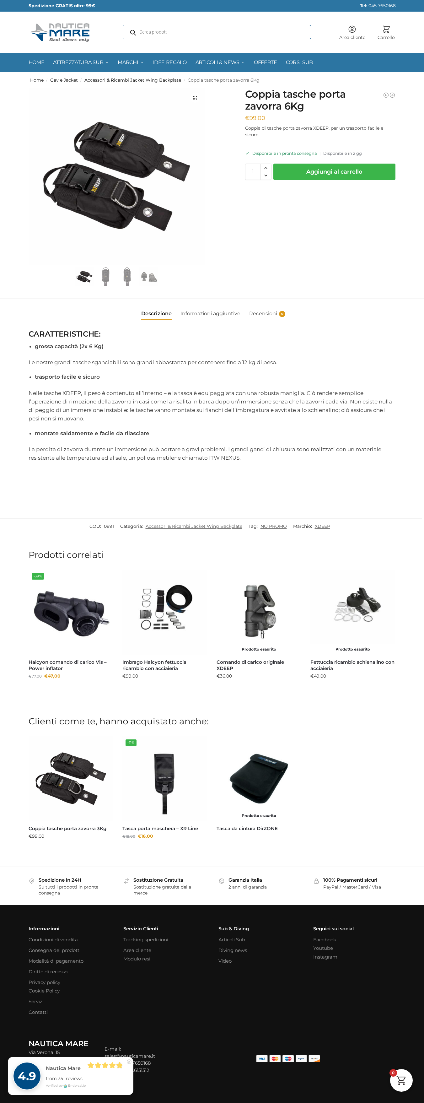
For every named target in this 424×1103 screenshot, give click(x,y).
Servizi (36, 1001)
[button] (195, 98)
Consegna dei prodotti (55, 950)
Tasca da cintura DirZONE (247, 828)
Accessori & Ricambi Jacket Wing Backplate (132, 80)
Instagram (325, 957)
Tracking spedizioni (145, 940)
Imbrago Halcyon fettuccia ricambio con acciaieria (154, 665)
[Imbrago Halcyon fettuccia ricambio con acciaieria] (164, 612)
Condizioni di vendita (53, 940)
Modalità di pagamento (56, 961)
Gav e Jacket (64, 80)
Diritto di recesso (48, 972)
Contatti (38, 1012)
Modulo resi (136, 959)
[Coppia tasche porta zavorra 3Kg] (392, 95)
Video (225, 961)
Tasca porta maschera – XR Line (160, 828)
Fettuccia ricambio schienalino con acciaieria (352, 665)
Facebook (324, 940)
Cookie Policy (44, 991)
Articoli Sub (231, 940)
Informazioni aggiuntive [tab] (210, 313)
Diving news (232, 950)
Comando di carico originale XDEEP (250, 665)
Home (37, 80)
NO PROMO (273, 526)
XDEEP (322, 526)
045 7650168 (378, 5)
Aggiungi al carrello (334, 171)
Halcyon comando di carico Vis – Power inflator (68, 665)
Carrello (386, 37)
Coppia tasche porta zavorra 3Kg (67, 828)
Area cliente (352, 37)
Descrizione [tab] (156, 313)
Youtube (323, 948)
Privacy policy (44, 982)
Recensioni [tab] (266, 313)
